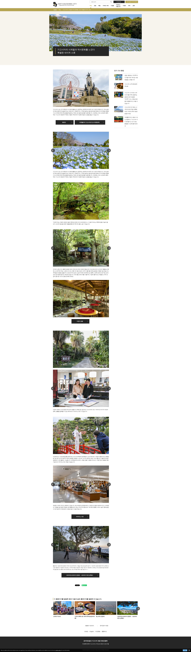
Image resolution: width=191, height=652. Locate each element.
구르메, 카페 (105, 5)
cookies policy (58, 650)
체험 (99, 5)
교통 (134, 5)
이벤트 (124, 5)
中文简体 (97, 631)
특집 (91, 5)
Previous (53, 150)
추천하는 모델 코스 (118, 5)
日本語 (86, 631)
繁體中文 (104, 631)
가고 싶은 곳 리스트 (131, 1)
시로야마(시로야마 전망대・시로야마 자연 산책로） (80, 575)
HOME (55, 9)
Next (109, 150)
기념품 (112, 5)
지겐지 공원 (80, 321)
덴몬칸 (64, 122)
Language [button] (118, 1)
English (92, 631)
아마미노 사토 (80, 516)
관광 (95, 5)
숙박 (129, 5)
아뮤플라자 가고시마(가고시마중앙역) (89, 122)
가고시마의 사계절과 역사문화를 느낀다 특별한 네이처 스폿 (77, 9)
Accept (185, 650)
